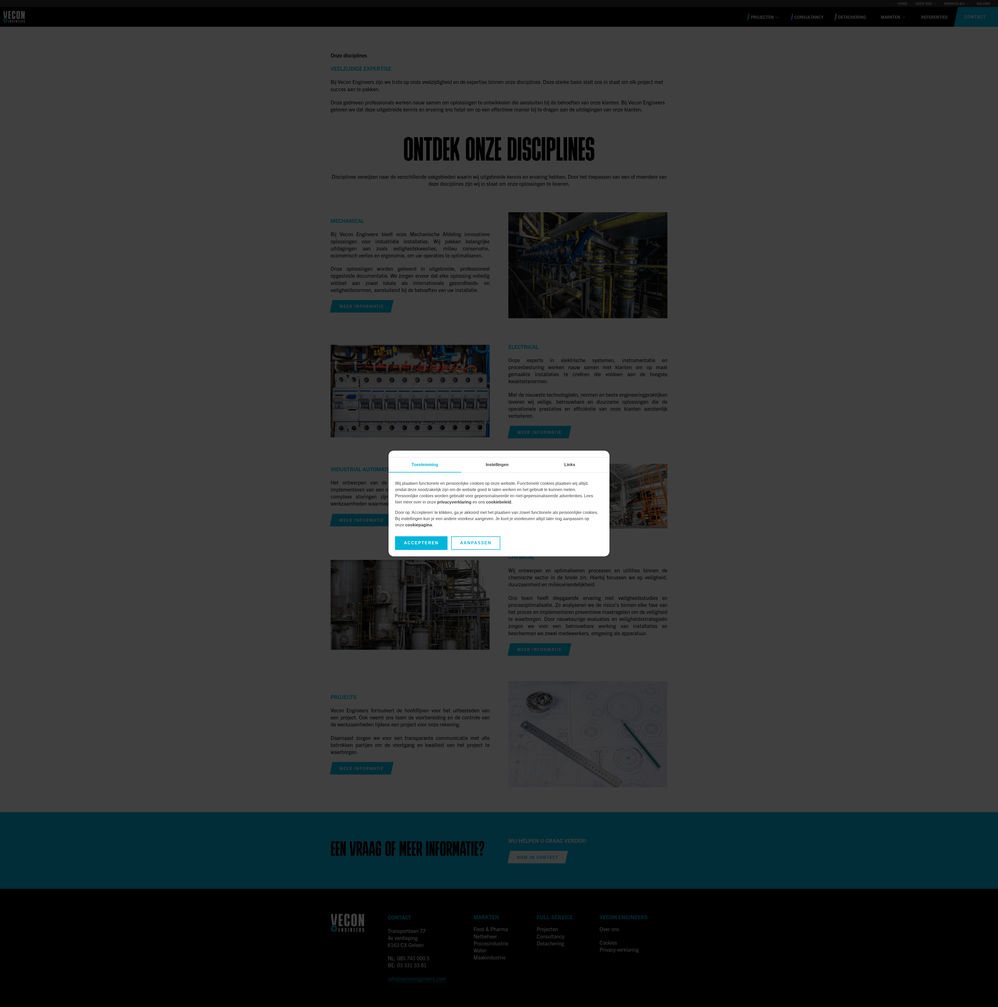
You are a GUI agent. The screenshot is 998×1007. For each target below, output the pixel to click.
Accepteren (421, 543)
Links (569, 465)
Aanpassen (475, 543)
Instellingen (497, 465)
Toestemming (424, 465)
